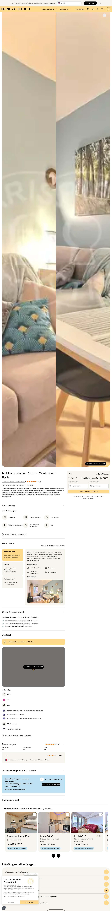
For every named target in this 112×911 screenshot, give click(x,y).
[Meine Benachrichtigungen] (97, 9)
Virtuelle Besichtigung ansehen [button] (53, 546)
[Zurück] (5, 239)
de (102, 9)
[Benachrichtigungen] (92, 9)
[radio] (48, 756)
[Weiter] (107, 239)
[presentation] (50, 9)
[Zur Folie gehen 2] (21, 829)
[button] (4, 908)
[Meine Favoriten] (87, 9)
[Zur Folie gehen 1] (20, 829)
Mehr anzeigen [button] (31, 576)
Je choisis (11, 902)
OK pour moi (29, 902)
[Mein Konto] (109, 9)
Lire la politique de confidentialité (14, 896)
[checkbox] (104, 15)
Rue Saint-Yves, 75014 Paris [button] (13, 482)
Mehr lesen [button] (34, 620)
